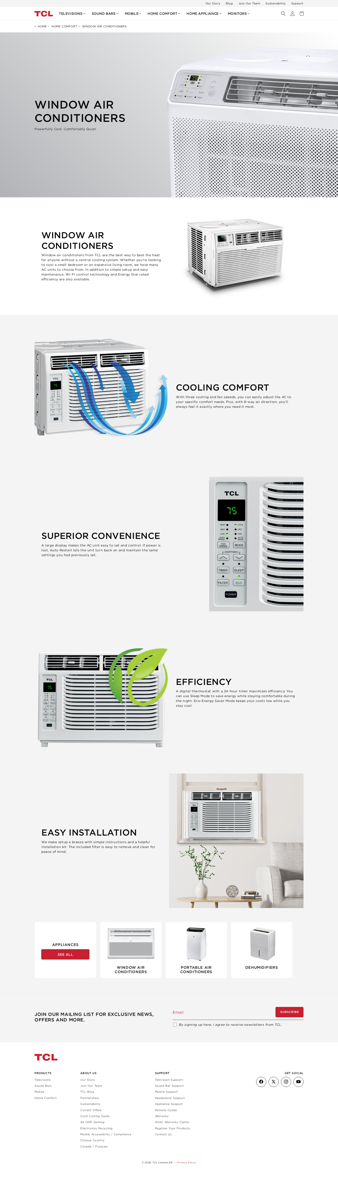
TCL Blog (87, 1091)
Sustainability (276, 3)
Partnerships (89, 1097)
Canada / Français (94, 1146)
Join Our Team (249, 3)
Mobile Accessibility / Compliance (105, 1134)
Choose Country (92, 1140)
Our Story (213, 3)
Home (42, 26)
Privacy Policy (186, 1162)
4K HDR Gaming (92, 1122)
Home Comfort (64, 26)
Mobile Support (166, 1091)
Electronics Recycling (96, 1128)
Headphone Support (170, 1097)
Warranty (162, 1116)
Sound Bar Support (169, 1085)
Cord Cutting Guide (94, 1116)
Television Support (169, 1079)
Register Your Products (172, 1128)
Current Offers (91, 1110)
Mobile (39, 1091)
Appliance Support (169, 1103)
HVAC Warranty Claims (172, 1122)
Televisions (42, 1079)
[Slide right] (299, 950)
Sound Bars (43, 1085)
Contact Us (163, 1134)
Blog (229, 3)
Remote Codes (166, 1110)
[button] (72, 13)
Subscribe (289, 1012)
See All (65, 954)
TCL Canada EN (162, 1162)
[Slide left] (39, 950)
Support (297, 3)
